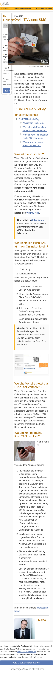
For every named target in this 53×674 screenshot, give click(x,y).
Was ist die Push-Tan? (33, 123)
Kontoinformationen (44, 9)
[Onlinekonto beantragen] (6, 29)
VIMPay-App (32, 213)
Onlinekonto (37, 220)
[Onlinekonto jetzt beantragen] (28, 44)
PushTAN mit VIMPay (28, 119)
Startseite (5, 9)
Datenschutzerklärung (26, 651)
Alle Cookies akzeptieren (26, 662)
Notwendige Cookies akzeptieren (26, 669)
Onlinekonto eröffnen (23, 9)
